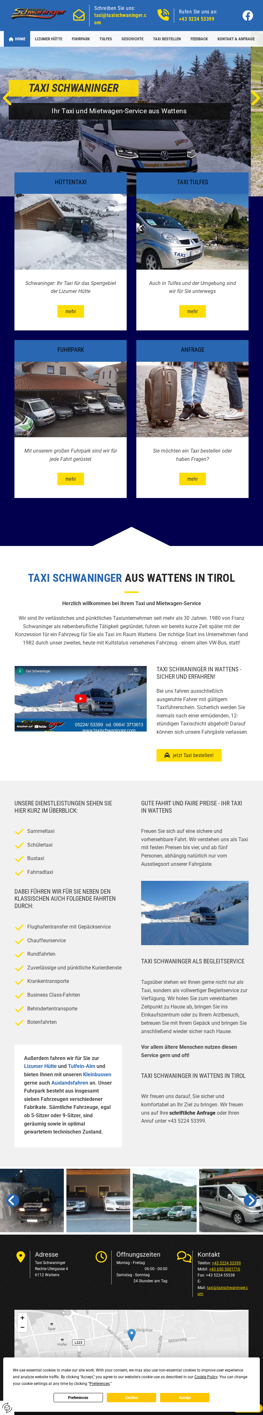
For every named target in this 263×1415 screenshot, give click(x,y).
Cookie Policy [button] (205, 1377)
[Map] (131, 1342)
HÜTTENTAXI (71, 182)
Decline (131, 1397)
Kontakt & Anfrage (236, 38)
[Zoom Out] (22, 1327)
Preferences (78, 1397)
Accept (185, 1397)
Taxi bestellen (167, 38)
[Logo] (39, 14)
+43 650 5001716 (224, 1269)
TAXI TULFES (192, 182)
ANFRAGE (192, 349)
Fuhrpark (81, 38)
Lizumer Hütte (48, 38)
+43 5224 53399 (197, 19)
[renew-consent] (7, 1408)
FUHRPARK (70, 349)
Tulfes (105, 38)
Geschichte (132, 38)
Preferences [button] (99, 1383)
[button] (70, 311)
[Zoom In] (22, 1318)
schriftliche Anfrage (192, 1113)
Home (20, 38)
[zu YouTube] (80, 699)
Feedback (199, 38)
